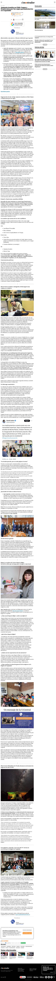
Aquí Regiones (9, 946)
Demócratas (3, 947)
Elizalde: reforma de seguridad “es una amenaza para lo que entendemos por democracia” (44, 41)
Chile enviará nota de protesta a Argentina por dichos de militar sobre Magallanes (44, 65)
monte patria (18, 947)
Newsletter (22, 947)
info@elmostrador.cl (8, 971)
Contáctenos (31, 970)
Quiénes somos (20, 968)
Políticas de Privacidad (21, 971)
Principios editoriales (20, 970)
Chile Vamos (14, 946)
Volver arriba (2, 977)
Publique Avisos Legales (33, 969)
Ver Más (45, 44)
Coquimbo (18, 946)
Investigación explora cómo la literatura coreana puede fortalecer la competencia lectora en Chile (45, 60)
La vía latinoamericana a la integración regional (44, 37)
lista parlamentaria (12, 947)
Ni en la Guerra (39, 30)
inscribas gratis (19, 52)
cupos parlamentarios (28, 946)
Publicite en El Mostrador (33, 968)
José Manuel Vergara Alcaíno (18, 19)
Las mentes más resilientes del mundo (21, 957)
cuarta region (23, 946)
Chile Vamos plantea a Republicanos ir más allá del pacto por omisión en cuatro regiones (4, 957)
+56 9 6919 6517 (3, 971)
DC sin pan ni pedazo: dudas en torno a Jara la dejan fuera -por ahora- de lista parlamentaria (30, 957)
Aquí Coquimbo (3, 946)
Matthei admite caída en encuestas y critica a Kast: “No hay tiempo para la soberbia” (12, 957)
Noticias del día (39, 47)
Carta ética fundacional (21, 969)
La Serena (7, 947)
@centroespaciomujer (18, 610)
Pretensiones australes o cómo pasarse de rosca (45, 18)
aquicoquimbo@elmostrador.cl (23, 914)
